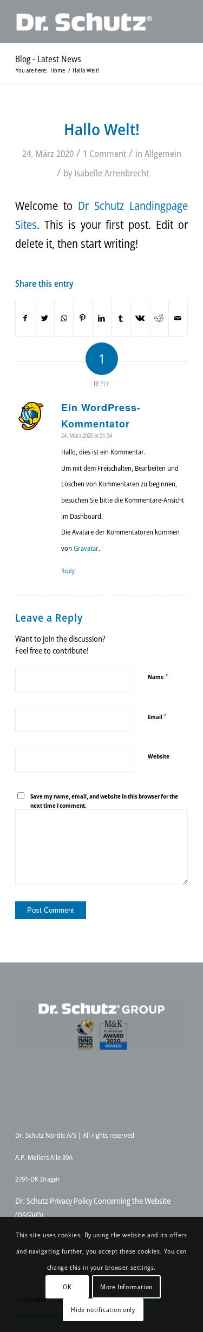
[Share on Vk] (139, 318)
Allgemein (163, 153)
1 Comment (104, 153)
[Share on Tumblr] (121, 318)
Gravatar (86, 548)
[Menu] (173, 21)
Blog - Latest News (48, 59)
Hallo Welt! (102, 129)
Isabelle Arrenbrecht (111, 173)
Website (158, 756)
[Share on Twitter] (44, 318)
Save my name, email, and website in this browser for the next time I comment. (104, 800)
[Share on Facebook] (25, 318)
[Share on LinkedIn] (102, 318)
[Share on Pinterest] (83, 318)
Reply (68, 570)
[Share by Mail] (178, 318)
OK (67, 1286)
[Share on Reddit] (158, 318)
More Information (126, 1286)
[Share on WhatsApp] (64, 318)
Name (158, 676)
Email (157, 716)
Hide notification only (103, 1309)
